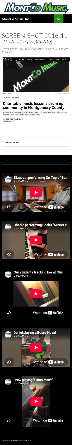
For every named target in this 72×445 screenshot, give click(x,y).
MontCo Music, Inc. (16, 19)
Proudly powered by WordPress (17, 440)
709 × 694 (30, 49)
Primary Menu (67, 18)
